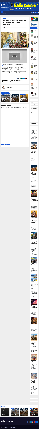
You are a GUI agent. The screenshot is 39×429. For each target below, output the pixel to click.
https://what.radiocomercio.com (6, 65)
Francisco (10, 87)
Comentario (3, 110)
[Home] (2, 12)
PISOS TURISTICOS (35, 31)
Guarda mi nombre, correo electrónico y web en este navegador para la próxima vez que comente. (14, 142)
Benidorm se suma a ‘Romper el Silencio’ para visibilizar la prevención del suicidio (34, 265)
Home (28, 426)
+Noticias (25, 11)
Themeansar (14, 427)
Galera (31, 112)
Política (32, 118)
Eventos (14, 11)
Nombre (2, 126)
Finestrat (32, 110)
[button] (31, 12)
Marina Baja (32, 116)
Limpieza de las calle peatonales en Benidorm (34, 67)
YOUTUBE (5, 11)
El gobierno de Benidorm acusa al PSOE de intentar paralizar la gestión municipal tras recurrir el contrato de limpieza (34, 242)
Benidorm (4, 18)
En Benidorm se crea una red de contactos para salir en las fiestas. (34, 37)
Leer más (35, 208)
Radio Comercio (4, 5)
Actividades (20, 11)
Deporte (32, 106)
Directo (10, 11)
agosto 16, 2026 (5, 99)
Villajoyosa (32, 120)
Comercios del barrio (33, 104)
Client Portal (34, 426)
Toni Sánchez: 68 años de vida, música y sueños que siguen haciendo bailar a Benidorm (34, 50)
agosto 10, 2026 (14, 98)
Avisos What (3, 13)
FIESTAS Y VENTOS (34, 108)
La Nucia (32, 114)
